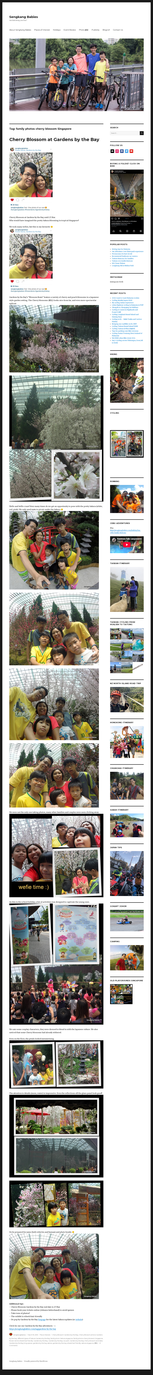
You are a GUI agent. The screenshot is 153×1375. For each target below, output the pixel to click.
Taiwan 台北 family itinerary (122, 261)
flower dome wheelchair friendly (21, 1341)
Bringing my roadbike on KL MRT (124, 324)
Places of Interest (42, 30)
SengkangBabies (19, 1335)
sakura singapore (87, 1343)
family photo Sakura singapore (62, 1338)
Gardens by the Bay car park (58, 1341)
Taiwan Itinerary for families (123, 259)
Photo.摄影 (83, 30)
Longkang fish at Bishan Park (123, 266)
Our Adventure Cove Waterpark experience (127, 251)
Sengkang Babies (23, 17)
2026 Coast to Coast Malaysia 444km (125, 298)
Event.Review (70, 30)
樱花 (96, 1343)
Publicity (95, 30)
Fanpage (42, 1319)
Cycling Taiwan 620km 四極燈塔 (123, 329)
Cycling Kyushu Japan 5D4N (122, 300)
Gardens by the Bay (41, 1341)
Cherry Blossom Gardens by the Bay (65, 1335)
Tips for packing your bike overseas (125, 331)
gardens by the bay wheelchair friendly (67, 1343)
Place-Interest (45, 1335)
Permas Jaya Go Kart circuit (122, 254)
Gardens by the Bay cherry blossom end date (86, 1341)
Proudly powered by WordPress (35, 1361)
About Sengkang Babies (20, 30)
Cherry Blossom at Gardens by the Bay (54, 139)
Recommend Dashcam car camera (125, 256)
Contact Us (118, 30)
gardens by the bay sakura (42, 1343)
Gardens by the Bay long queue (20, 1343)
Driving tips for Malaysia (121, 249)
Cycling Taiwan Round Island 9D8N (125, 326)
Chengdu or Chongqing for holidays (125, 307)
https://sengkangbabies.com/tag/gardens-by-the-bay (32, 1329)
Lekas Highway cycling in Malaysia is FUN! (127, 305)
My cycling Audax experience (123, 303)
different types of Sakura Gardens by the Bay (34, 1338)
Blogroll (106, 30)
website (78, 1319)
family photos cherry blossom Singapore (88, 1338)
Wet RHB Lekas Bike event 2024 (123, 338)
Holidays (56, 30)
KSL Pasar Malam (118, 263)
